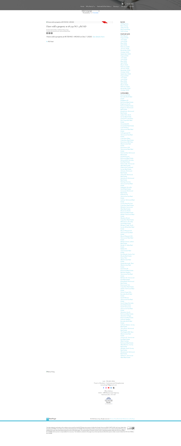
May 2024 (124, 81)
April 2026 (124, 45)
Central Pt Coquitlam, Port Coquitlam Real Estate (127, 120)
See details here (98, 37)
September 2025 (126, 54)
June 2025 (124, 59)
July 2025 (124, 57)
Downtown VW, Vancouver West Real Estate (127, 149)
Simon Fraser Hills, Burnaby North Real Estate (126, 294)
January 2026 (125, 48)
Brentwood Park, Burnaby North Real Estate (126, 96)
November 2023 (125, 88)
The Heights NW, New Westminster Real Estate (127, 334)
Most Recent (124, 36)
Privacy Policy (113, 418)
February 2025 (125, 66)
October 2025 (125, 52)
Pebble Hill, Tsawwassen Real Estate (126, 250)
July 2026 (124, 39)
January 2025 (125, 68)
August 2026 (124, 37)
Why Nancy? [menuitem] (90, 6)
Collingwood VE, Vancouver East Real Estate (127, 134)
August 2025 (124, 56)
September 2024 (126, 74)
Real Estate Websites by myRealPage (126, 418)
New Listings (124, 26)
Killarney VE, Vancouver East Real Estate (127, 196)
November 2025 (125, 50)
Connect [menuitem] (131, 6)
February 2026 (125, 47)
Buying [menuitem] (115, 6)
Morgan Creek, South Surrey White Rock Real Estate (127, 227)
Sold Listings (124, 31)
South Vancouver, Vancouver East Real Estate (127, 308)
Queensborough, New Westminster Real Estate (127, 265)
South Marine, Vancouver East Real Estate (127, 299)
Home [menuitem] (82, 6)
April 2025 (124, 63)
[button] (103, 388)
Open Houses (125, 27)
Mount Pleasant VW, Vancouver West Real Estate (127, 238)
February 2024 (125, 86)
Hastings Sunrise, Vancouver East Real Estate (127, 183)
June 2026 (124, 41)
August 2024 (124, 76)
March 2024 (124, 85)
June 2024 (124, 79)
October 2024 (125, 72)
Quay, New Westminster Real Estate (126, 259)
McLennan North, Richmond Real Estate (60, 31)
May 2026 (124, 43)
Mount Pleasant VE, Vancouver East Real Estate (127, 232)
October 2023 (125, 90)
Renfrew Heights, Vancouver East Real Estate (127, 274)
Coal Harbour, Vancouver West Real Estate (127, 129)
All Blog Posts (124, 24)
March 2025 (124, 65)
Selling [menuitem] (123, 6)
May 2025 (124, 61)
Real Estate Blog (125, 29)
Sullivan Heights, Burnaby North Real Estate (126, 321)
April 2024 (124, 83)
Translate (95, 13)
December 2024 (125, 70)
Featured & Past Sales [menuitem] (103, 6)
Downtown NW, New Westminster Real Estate (127, 144)
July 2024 (124, 77)
